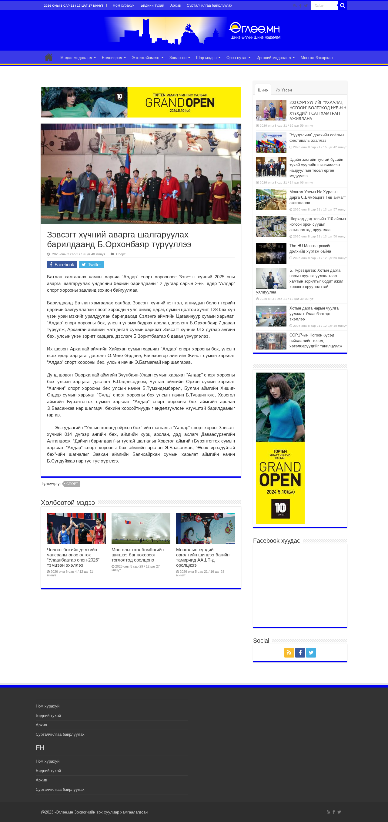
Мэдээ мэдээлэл (76, 57)
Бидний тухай (152, 5)
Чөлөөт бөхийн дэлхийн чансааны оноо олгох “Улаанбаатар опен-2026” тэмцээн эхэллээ (73, 557)
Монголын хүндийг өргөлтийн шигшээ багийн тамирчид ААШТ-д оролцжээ (202, 557)
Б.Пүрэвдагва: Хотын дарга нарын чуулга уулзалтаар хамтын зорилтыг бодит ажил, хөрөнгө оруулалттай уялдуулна (300, 281)
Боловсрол (112, 57)
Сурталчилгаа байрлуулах (209, 5)
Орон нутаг (236, 57)
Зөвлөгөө (177, 57)
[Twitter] (306, 5)
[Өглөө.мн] (194, 29)
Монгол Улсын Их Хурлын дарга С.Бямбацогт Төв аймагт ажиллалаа (317, 197)
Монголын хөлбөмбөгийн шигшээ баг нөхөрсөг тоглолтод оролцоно (138, 554)
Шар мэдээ (206, 57)
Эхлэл (49, 57)
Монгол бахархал (317, 57)
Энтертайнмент (146, 57)
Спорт (120, 254)
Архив (175, 5)
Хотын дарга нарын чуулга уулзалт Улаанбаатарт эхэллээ (314, 313)
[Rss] (295, 5)
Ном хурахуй (124, 5)
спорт (72, 484)
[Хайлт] (342, 5)
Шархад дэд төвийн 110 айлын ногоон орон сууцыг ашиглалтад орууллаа (317, 224)
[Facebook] (300, 5)
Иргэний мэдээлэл (273, 57)
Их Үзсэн (284, 90)
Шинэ (263, 90)
